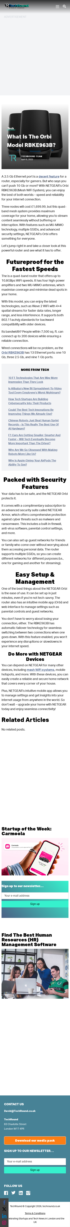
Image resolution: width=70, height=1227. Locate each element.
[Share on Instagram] (4, 1222)
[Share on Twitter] (4, 1209)
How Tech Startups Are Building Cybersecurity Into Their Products (29, 401)
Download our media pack (35, 1140)
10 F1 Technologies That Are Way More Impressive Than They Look (33, 380)
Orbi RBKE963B (13, 352)
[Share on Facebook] (4, 1202)
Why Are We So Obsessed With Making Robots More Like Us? (32, 452)
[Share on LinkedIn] (4, 1216)
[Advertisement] (35, 56)
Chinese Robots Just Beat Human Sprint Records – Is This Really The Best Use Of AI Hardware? (33, 424)
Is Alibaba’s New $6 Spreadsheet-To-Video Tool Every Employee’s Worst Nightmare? (35, 390)
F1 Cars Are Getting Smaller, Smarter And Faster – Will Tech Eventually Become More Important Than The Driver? (34, 439)
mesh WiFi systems (40, 670)
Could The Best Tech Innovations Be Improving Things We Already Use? (31, 412)
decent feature (49, 176)
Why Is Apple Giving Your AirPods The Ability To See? (32, 462)
